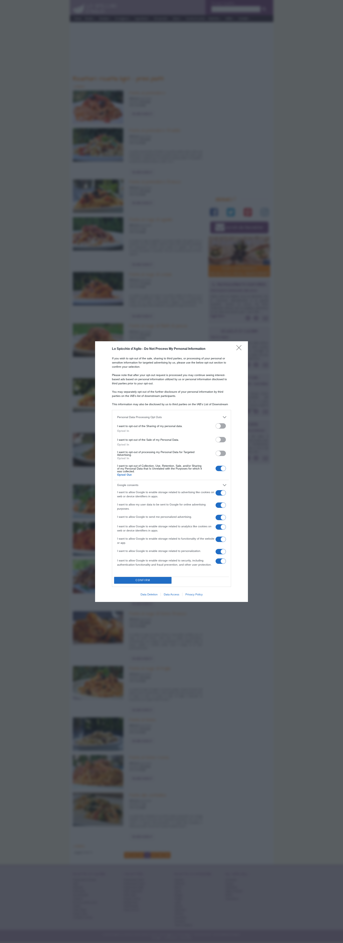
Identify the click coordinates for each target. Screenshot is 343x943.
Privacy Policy (194, 594)
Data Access (171, 594)
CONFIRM (143, 580)
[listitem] (171, 417)
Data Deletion (149, 594)
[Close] (240, 349)
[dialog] (171, 471)
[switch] (221, 426)
